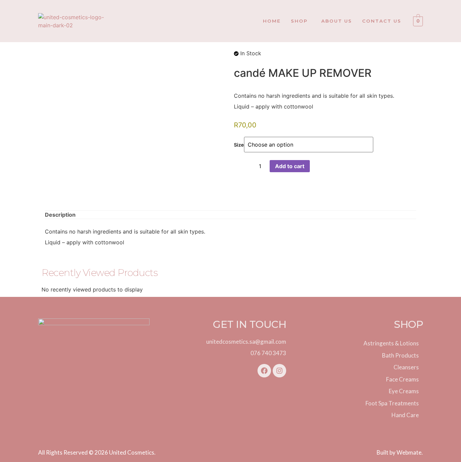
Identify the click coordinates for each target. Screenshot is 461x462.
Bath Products (400, 355)
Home (272, 21)
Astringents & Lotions (391, 343)
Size (239, 145)
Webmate (409, 452)
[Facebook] (264, 370)
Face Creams (402, 379)
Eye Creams (404, 391)
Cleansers (406, 367)
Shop (299, 21)
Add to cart (289, 166)
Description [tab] (60, 214)
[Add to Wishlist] (239, 166)
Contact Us (381, 21)
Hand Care (405, 415)
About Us (336, 21)
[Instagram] (279, 370)
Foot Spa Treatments (392, 403)
